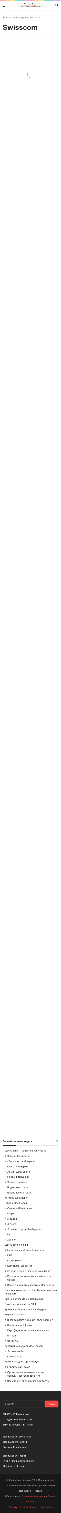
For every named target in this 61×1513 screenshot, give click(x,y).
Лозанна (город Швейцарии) (24, 1229)
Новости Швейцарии (16, 17)
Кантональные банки (19, 1265)
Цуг (9, 1234)
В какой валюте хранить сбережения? (30, 1319)
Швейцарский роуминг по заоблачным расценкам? (29, 434)
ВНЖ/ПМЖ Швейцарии (16, 1414)
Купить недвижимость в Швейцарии (25, 1309)
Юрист (33, 1507)
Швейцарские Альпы (19, 1192)
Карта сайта (46, 1507)
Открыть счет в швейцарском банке (29, 1271)
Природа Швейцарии (17, 1176)
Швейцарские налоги (15, 1441)
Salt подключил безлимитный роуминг (29, 574)
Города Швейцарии (16, 1203)
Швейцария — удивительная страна (25, 1150)
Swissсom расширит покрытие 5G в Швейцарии (27, 515)
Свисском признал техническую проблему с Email (30, 626)
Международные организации (22, 1361)
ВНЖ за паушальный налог (18, 1424)
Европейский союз (18, 1366)
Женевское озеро (17, 1182)
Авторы (23, 1507)
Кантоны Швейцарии (16, 1197)
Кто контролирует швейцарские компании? (24, 242)
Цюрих (11, 1213)
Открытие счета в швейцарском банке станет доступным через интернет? (27, 1059)
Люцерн (12, 1218)
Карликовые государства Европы (24, 1346)
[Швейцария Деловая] (30, 5)
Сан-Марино (14, 1356)
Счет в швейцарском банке (18, 1461)
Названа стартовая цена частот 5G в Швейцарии (25, 707)
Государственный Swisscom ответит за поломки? (27, 161)
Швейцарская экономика (17, 1436)
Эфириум (12, 1340)
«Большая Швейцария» (21, 1161)
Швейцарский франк (19, 1325)
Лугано (11, 1239)
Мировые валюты (15, 1314)
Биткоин (12, 1335)
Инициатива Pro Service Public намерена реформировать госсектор (22, 975)
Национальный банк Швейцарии (26, 1250)
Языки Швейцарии (18, 1156)
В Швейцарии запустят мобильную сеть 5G (29, 791)
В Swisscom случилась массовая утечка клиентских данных (29, 899)
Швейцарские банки (16, 1244)
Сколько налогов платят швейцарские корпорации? (27, 353)
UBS (9, 1255)
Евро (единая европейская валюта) (28, 1330)
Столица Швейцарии (19, 1208)
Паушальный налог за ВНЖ (20, 1304)
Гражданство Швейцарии (17, 1419)
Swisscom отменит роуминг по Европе (25, 1120)
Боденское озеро (17, 1187)
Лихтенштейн (15, 1351)
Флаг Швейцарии (17, 1166)
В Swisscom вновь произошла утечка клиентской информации (25, 295)
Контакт (13, 1507)
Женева (11, 1223)
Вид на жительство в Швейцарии (24, 1299)
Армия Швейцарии (18, 1171)
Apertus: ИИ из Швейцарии (21, 83)
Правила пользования (33, 1496)
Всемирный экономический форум (28, 1380)
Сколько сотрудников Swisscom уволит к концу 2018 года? (28, 844)
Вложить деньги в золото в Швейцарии (31, 1285)
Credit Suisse (14, 1260)
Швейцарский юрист (14, 1455)
